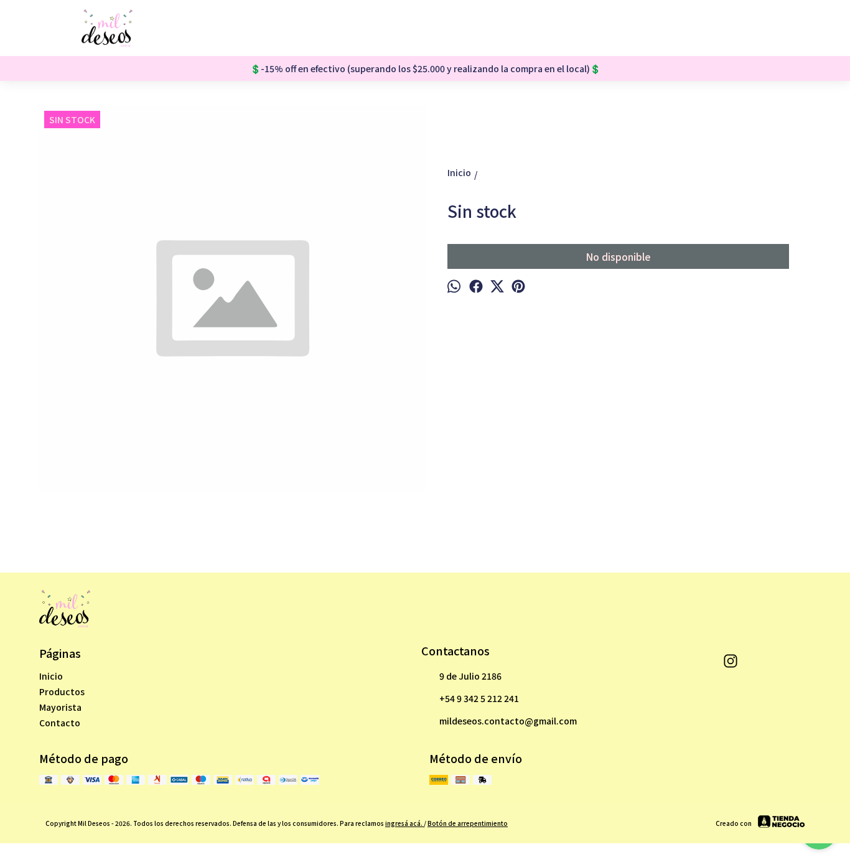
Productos (62, 691)
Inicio (51, 676)
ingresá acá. (404, 823)
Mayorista (60, 707)
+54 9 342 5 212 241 (479, 698)
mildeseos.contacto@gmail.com (508, 720)
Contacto (59, 722)
